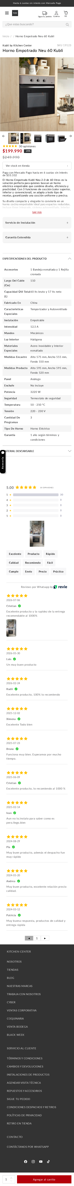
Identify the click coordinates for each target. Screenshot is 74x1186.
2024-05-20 (13, 875)
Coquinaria (15, 1018)
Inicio (6, 36)
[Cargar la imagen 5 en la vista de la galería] (62, 138)
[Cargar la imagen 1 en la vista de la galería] (13, 138)
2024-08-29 (13, 841)
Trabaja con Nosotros (24, 994)
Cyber (11, 1002)
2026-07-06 (13, 600)
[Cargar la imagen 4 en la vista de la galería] (50, 138)
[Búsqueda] (67, 24)
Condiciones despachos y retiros (31, 1107)
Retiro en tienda (19, 1123)
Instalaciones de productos (28, 1074)
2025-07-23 (13, 743)
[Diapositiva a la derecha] (70, 136)
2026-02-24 (13, 683)
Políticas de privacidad (24, 1115)
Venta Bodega (17, 1026)
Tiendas (12, 969)
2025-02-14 (13, 807)
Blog (10, 977)
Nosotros (14, 961)
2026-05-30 (13, 653)
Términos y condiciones (24, 1058)
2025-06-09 (13, 777)
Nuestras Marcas (20, 985)
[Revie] (60, 587)
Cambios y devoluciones (25, 1066)
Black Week (15, 1034)
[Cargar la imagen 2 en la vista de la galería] (25, 138)
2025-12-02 (13, 713)
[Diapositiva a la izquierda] (4, 136)
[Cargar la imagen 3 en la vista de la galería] (38, 138)
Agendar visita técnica (24, 1082)
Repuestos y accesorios (24, 1090)
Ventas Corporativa (22, 1010)
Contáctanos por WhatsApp (28, 1146)
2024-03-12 (13, 909)
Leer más (37, 212)
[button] (7, 13)
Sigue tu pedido (18, 1099)
